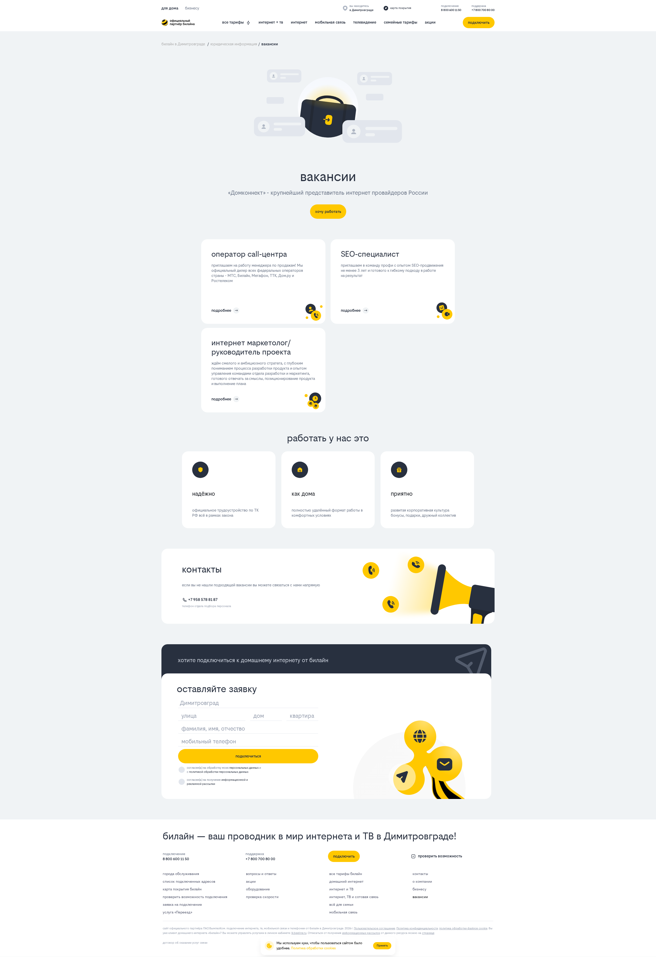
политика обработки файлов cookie (463, 928)
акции (430, 22)
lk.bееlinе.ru (298, 933)
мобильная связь (330, 22)
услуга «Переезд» (177, 912)
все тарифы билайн (345, 874)
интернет (299, 22)
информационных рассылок (361, 933)
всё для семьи (341, 904)
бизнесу (419, 889)
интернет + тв (271, 22)
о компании (422, 881)
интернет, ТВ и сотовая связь (353, 897)
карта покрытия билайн (182, 889)
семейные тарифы (400, 22)
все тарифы (233, 22)
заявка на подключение (182, 904)
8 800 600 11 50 (451, 10)
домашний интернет (346, 881)
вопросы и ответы (261, 874)
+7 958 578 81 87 (203, 599)
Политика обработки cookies (313, 948)
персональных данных (244, 767)
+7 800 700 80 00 (483, 10)
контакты (420, 874)
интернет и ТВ (341, 889)
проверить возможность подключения (195, 897)
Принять (382, 945)
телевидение (364, 22)
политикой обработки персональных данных (218, 772)
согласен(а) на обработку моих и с (224, 770)
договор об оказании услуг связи (185, 942)
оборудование (258, 889)
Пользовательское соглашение (374, 928)
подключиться (248, 756)
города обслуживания (181, 874)
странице (428, 933)
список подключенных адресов (189, 881)
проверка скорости (262, 897)
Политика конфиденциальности (417, 928)
